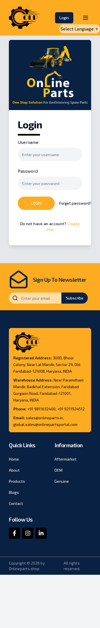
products (17, 481)
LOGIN (36, 203)
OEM (58, 470)
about (14, 470)
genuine (61, 481)
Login (64, 17)
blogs (14, 492)
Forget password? (75, 203)
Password (28, 171)
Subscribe (74, 298)
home (14, 459)
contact (16, 503)
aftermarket (65, 459)
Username (28, 142)
